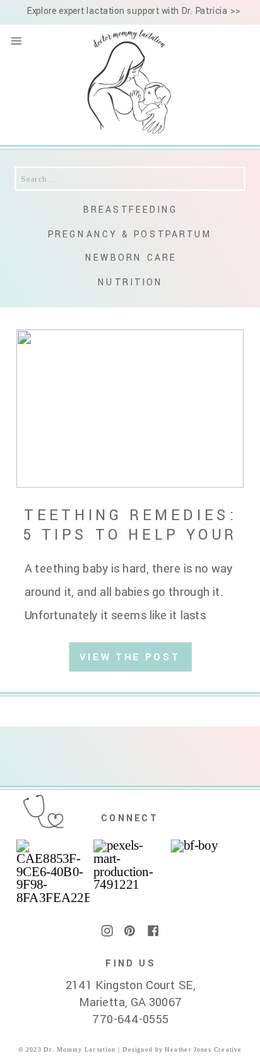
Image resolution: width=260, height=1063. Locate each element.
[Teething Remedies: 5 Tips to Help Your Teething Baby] (130, 408)
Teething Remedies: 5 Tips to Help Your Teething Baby (130, 535)
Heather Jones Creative (202, 1050)
